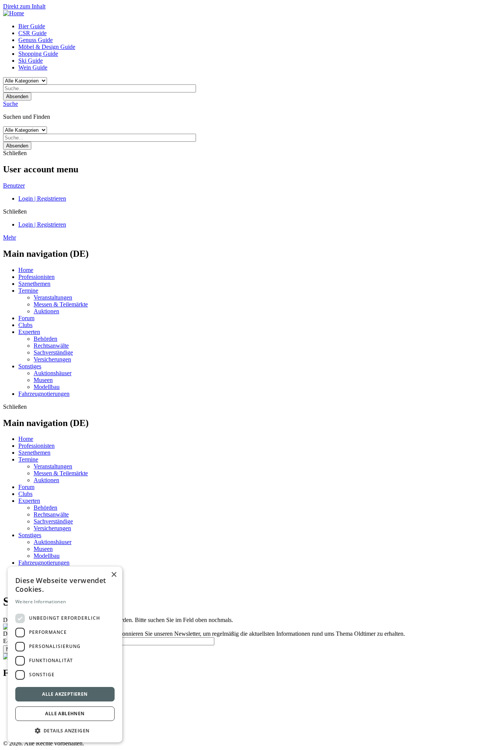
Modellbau (47, 387)
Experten (29, 332)
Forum (26, 318)
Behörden (45, 338)
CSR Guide (32, 33)
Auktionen (46, 311)
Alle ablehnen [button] (64, 713)
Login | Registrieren (42, 198)
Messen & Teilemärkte (61, 304)
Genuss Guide (35, 40)
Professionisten (36, 277)
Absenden (17, 96)
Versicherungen (52, 359)
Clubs (25, 325)
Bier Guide (31, 26)
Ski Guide (30, 60)
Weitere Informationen (40, 601)
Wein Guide (32, 67)
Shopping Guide (38, 53)
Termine (28, 290)
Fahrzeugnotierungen (44, 393)
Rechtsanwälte (51, 345)
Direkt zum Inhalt (24, 6)
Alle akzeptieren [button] (64, 694)
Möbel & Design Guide (46, 47)
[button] (65, 730)
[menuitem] (252, 26)
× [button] (114, 575)
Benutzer (14, 185)
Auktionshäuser (52, 373)
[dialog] (65, 654)
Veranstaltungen (53, 297)
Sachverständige (53, 352)
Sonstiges (29, 366)
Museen (43, 380)
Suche (10, 103)
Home (25, 270)
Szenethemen (34, 283)
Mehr (9, 237)
